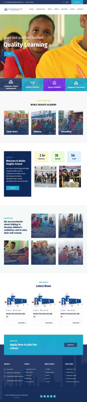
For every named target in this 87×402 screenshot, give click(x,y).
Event (56, 9)
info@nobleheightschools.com (15, 376)
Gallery (64, 9)
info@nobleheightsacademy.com (14, 2)
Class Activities (30, 381)
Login (66, 2)
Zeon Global (16, 397)
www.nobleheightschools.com (15, 380)
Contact (80, 9)
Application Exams (71, 375)
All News (48, 369)
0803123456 (10, 372)
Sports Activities (54, 87)
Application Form (71, 369)
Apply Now (77, 2)
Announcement (50, 372)
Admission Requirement (72, 381)
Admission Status (71, 378)
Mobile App (29, 378)
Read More (13, 188)
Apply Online (69, 372)
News (49, 9)
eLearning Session (31, 369)
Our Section (40, 9)
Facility (48, 381)
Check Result (29, 372)
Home (31, 9)
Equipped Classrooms (76, 87)
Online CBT (29, 375)
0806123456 (17, 372)
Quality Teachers (32, 87)
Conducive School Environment (11, 87)
